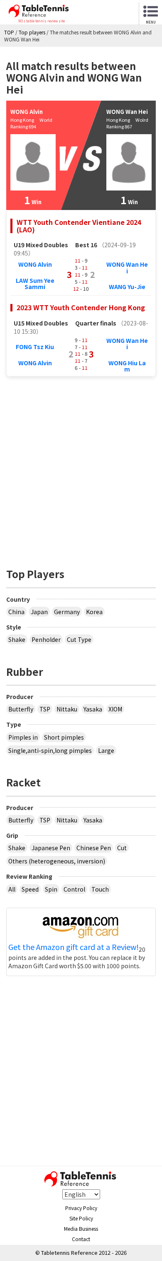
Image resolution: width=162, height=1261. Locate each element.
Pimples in (23, 737)
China (16, 612)
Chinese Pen (93, 848)
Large (106, 750)
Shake (16, 639)
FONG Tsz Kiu (35, 346)
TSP (44, 709)
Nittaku (66, 709)
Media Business (81, 1228)
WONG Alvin (35, 264)
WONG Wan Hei (127, 267)
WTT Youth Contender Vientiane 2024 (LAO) (79, 225)
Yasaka (92, 709)
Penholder (46, 639)
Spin (51, 889)
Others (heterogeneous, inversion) (56, 861)
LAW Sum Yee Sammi (35, 283)
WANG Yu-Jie (127, 286)
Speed (30, 889)
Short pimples (64, 737)
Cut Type (79, 639)
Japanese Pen (51, 848)
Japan (39, 612)
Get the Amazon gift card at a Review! (73, 947)
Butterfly (20, 709)
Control (74, 889)
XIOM (115, 709)
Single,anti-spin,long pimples (50, 750)
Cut (122, 848)
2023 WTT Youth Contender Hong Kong (81, 307)
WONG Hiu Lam (127, 366)
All (11, 889)
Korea (94, 612)
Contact (81, 1238)
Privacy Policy (81, 1207)
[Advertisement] (81, 468)
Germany (67, 612)
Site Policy (81, 1218)
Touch (100, 889)
